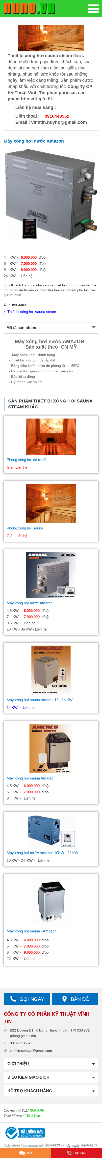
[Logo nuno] (30, 8)
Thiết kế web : (14, 1116)
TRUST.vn (32, 1116)
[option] (51, 195)
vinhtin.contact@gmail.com (31, 1051)
